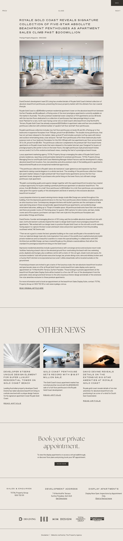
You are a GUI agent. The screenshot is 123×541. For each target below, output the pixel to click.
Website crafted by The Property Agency (66, 535)
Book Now (61, 464)
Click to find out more (103, 498)
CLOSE (61, 11)
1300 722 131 (19, 495)
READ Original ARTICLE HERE (31, 288)
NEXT (118, 11)
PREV (4, 11)
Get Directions (61, 498)
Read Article (12, 403)
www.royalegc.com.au (58, 284)
